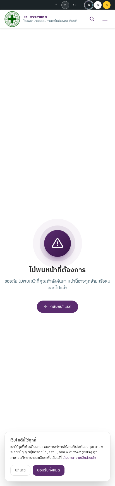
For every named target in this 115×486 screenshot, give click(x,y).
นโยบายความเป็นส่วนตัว (79, 458)
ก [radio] (57, 5)
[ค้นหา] (92, 19)
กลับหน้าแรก (60, 306)
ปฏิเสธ (20, 470)
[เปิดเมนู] (105, 19)
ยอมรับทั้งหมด (48, 470)
